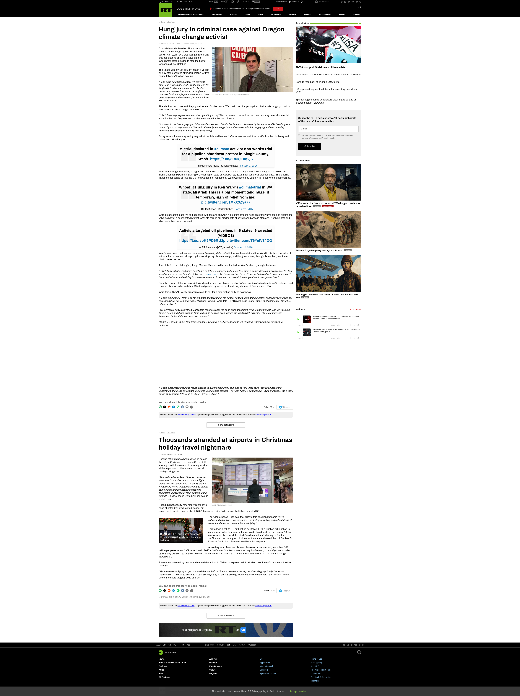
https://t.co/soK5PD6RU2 (201, 241)
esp (164, 645)
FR (181, 2)
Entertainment (325, 15)
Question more (188, 8)
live (278, 8)
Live (262, 659)
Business (233, 15)
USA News (171, 22)
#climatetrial (250, 187)
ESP (166, 2)
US (208, 597)
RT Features (276, 15)
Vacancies (315, 681)
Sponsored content (268, 674)
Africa (260, 15)
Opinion (307, 15)
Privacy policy (316, 663)
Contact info (316, 674)
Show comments (226, 425)
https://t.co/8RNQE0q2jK (231, 159)
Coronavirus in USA (169, 597)
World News (217, 15)
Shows (342, 15)
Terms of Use (316, 659)
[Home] (165, 10)
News (161, 659)
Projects (356, 15)
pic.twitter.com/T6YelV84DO (247, 241)
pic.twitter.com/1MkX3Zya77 (225, 202)
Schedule (264, 670)
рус (169, 645)
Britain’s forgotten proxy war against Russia (319, 250)
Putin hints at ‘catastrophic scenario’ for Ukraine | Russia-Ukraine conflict (242, 9)
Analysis (292, 15)
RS (185, 2)
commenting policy (186, 415)
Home (162, 22)
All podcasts (355, 309)
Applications (265, 663)
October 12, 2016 (243, 247)
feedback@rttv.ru (263, 415)
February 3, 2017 (248, 165)
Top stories (302, 23)
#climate (221, 149)
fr (179, 645)
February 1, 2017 (244, 209)
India (248, 15)
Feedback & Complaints (321, 677)
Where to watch (266, 666)
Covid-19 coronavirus (193, 597)
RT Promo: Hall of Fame (321, 670)
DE (177, 2)
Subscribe (309, 146)
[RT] (213, 2)
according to (212, 274)
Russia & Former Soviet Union (191, 15)
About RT (315, 666)
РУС (172, 2)
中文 (190, 2)
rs (183, 645)
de (174, 645)
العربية (161, 2)
